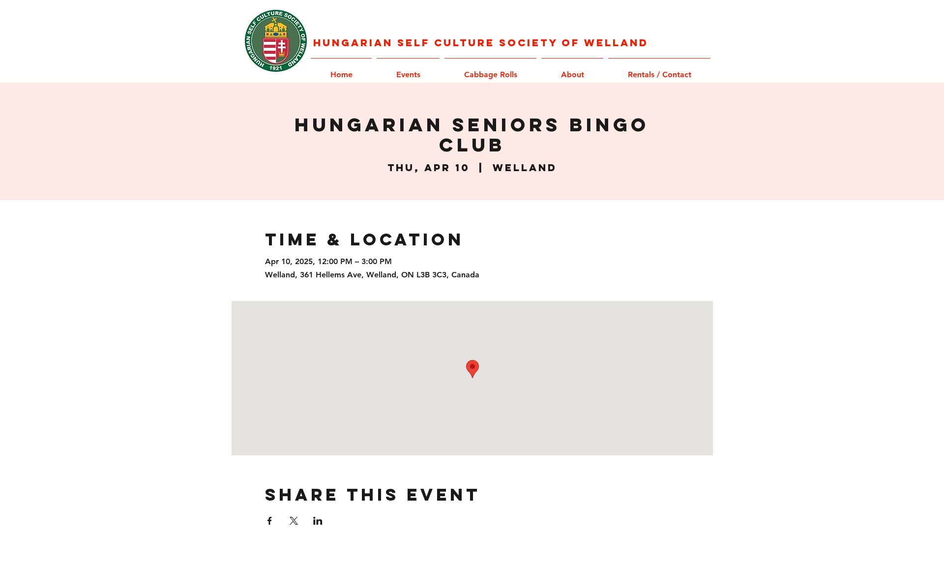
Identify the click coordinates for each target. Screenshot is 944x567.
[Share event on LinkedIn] (318, 521)
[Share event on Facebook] (269, 521)
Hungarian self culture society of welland (481, 42)
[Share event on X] (293, 521)
